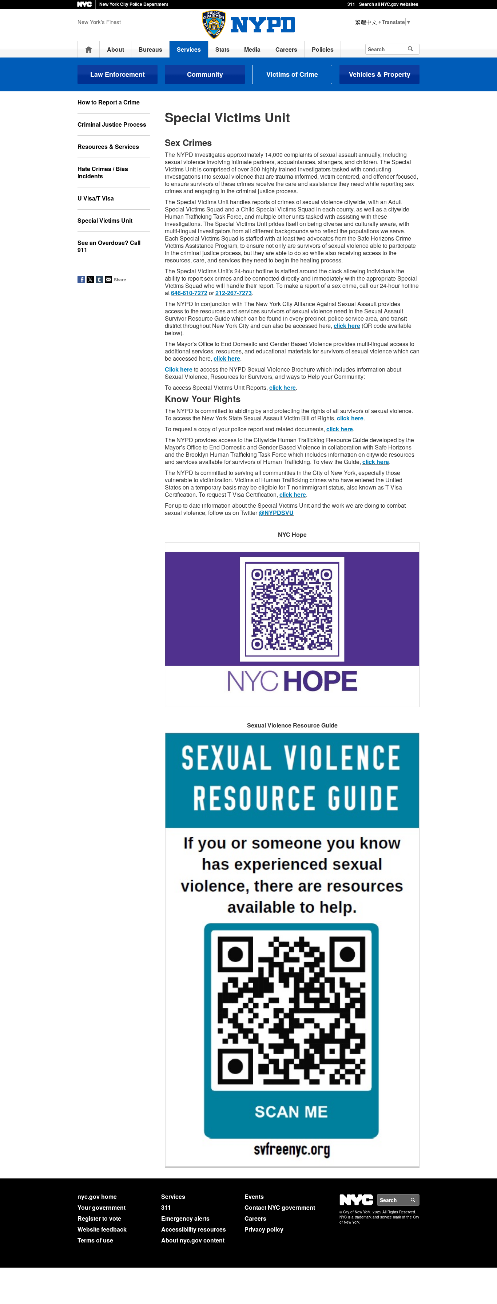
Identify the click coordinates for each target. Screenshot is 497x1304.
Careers (286, 49)
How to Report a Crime (108, 102)
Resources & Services (108, 146)
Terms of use (95, 1240)
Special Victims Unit (104, 220)
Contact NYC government (279, 1207)
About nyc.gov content (192, 1240)
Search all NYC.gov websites (388, 4)
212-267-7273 (233, 293)
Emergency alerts (185, 1218)
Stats (222, 49)
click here (347, 325)
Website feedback (102, 1229)
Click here (178, 369)
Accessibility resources (193, 1229)
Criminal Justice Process (111, 124)
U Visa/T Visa (95, 198)
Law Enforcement (117, 74)
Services (189, 49)
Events (254, 1196)
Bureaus (150, 49)
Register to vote (99, 1218)
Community (205, 74)
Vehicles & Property (379, 74)
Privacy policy (263, 1229)
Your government (101, 1207)
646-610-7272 (189, 293)
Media (252, 49)
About (115, 49)
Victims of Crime (292, 74)
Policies (323, 49)
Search (419, 1200)
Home (88, 49)
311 (351, 4)
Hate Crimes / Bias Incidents (102, 172)
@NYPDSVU (276, 512)
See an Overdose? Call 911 (108, 246)
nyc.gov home (97, 1196)
